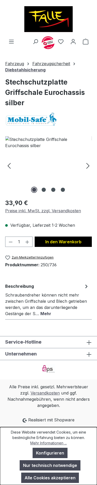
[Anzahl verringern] (10, 242)
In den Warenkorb (63, 241)
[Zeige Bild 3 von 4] (53, 190)
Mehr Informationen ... (48, 443)
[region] (48, 165)
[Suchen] (35, 41)
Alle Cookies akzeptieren (50, 477)
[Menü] (11, 41)
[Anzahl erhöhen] (27, 242)
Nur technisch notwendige (50, 465)
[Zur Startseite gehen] (48, 19)
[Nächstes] (88, 165)
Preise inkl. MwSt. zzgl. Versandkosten (43, 210)
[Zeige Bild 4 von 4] (63, 190)
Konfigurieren (50, 453)
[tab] (47, 299)
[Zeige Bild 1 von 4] (34, 190)
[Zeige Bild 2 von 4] (44, 190)
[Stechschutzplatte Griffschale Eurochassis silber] (48, 165)
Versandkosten (45, 393)
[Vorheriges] (9, 165)
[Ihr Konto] (73, 41)
